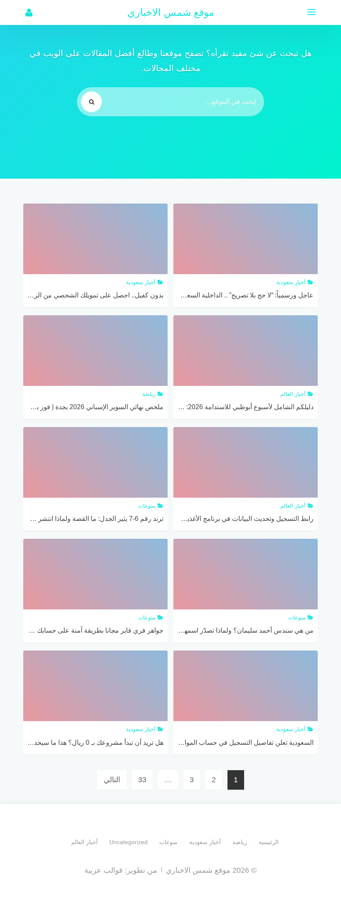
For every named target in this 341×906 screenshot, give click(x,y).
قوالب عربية (103, 870)
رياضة (239, 842)
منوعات (168, 842)
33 (142, 780)
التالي (112, 780)
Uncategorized (128, 842)
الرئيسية (269, 842)
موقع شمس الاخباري (170, 12)
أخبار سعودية (205, 842)
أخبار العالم (84, 842)
